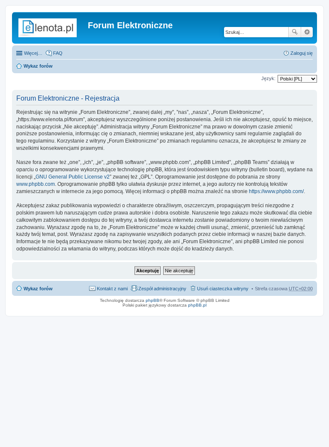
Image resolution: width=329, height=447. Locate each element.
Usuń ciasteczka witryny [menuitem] (222, 288)
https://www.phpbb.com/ (276, 191)
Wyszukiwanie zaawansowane (307, 32)
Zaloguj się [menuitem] (301, 53)
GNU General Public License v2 (73, 177)
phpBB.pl (197, 305)
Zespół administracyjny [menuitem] (162, 288)
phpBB (152, 300)
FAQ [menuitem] (58, 53)
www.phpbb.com (35, 184)
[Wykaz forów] (51, 28)
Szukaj (294, 32)
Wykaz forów (38, 66)
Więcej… (33, 53)
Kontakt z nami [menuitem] (112, 288)
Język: (268, 78)
